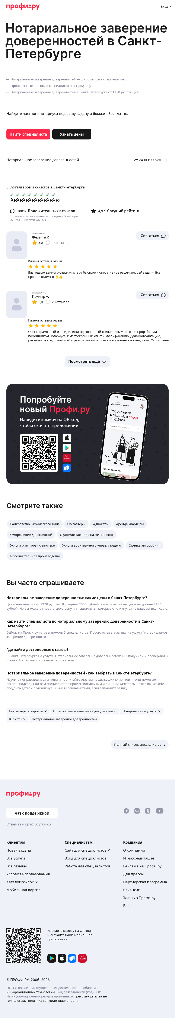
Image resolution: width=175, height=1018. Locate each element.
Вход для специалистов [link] (85, 858)
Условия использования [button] (28, 873)
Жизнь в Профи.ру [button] (139, 897)
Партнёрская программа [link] (145, 881)
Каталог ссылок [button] (20, 881)
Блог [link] (127, 905)
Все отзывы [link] (16, 866)
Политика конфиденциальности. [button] (53, 1000)
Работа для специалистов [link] (87, 866)
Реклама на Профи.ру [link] (142, 866)
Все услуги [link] (15, 858)
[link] (28, 134)
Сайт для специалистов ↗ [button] (88, 850)
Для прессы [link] (133, 873)
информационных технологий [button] (30, 992)
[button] (152, 235)
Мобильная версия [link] (23, 889)
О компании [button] (134, 850)
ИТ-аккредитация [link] (138, 858)
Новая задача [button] (18, 850)
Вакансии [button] (131, 889)
